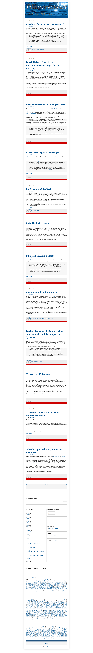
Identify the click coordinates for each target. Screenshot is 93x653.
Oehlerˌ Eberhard (41, 476)
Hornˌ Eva (50, 595)
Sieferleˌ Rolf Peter (35, 625)
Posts (50, 512)
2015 (28, 525)
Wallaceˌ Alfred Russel (39, 634)
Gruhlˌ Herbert (64, 589)
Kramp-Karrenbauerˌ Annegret (36, 602)
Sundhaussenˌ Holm (57, 628)
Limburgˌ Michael (32, 606)
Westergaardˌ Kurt (42, 636)
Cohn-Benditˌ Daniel (30, 580)
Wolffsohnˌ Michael (63, 637)
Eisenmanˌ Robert (28, 583)
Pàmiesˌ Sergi (62, 616)
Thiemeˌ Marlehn (45, 629)
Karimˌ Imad (46, 598)
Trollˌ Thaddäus (64, 630)
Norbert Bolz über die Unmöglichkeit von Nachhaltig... (36, 551)
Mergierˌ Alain (31, 610)
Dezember (30, 527)
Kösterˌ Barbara (64, 601)
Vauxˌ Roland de (55, 632)
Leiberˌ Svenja (65, 604)
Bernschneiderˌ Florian (39, 575)
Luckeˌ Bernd (64, 606)
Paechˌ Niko (52, 616)
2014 (28, 526)
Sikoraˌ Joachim (47, 625)
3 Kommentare (29, 435)
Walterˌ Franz (44, 634)
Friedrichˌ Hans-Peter (46, 586)
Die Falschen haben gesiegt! (40, 255)
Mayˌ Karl (45, 609)
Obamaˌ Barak (46, 614)
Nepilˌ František (53, 613)
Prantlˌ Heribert (48, 618)
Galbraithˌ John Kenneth (32, 279)
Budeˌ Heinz (35, 578)
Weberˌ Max (64, 634)
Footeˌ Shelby (36, 585)
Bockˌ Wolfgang (37, 576)
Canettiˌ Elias (64, 578)
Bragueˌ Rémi (28, 577)
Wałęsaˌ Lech (33, 634)
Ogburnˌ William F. (35, 615)
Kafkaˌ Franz (31, 598)
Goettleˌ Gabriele (49, 588)
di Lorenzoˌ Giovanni (43, 581)
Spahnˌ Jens (57, 626)
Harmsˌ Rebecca (47, 591)
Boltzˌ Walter (53, 576)
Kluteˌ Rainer (34, 600)
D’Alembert (51, 580)
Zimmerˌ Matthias (58, 638)
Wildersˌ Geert (30, 637)
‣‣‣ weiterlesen (29, 46)
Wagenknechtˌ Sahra (36, 210)
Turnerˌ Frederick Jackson (45, 631)
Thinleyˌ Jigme (57, 629)
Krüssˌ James (40, 603)
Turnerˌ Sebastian (52, 631)
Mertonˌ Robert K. (53, 610)
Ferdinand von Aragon (50, 584)
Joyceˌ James (56, 597)
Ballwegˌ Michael (34, 574)
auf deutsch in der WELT (55, 32)
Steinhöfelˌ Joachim (59, 627)
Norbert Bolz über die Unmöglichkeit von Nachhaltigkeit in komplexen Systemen (45, 334)
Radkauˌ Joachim (43, 619)
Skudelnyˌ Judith (31, 626)
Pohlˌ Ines (30, 618)
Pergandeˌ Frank (40, 617)
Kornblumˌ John (41, 318)
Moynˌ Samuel (32, 612)
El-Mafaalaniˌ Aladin (44, 583)
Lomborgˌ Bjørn (31, 176)
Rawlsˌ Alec (48, 619)
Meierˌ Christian (62, 609)
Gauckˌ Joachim (41, 587)
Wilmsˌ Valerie (44, 637)
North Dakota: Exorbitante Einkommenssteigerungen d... (36, 542)
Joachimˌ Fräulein (28, 597)
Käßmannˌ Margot (51, 598)
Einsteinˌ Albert (64, 582)
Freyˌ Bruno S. (61, 585)
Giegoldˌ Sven (44, 588)
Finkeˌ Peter (62, 584)
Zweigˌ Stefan (63, 638)
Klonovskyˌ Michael (29, 600)
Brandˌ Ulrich (33, 577)
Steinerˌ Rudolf (53, 627)
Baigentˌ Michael (28, 574)
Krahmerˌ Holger (28, 602)
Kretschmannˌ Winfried (60, 602)
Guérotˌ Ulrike (33, 590)
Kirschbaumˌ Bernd (53, 599)
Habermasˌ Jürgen (62, 590)
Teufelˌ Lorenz (28, 629)
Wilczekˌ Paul (62, 636)
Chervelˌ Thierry (47, 579)
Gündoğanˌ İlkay (46, 590)
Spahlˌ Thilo (53, 626)
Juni (28, 535)
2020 (28, 518)
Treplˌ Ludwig (53, 630)
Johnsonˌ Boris (34, 597)
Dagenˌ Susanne (56, 580)
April (29, 538)
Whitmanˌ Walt (53, 636)
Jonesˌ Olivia (42, 597)
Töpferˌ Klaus (39, 630)
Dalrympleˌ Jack (62, 580)
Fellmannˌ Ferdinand (43, 584)
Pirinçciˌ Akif (55, 617)
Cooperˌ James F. (42, 580)
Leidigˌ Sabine (29, 605)
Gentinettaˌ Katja (35, 361)
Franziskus (56, 585)
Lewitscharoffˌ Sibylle (59, 605)
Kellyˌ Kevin (31, 599)
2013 (28, 560)
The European (30, 156)
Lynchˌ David (33, 607)
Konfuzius (49, 601)
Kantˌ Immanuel (36, 598)
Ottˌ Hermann (33, 616)
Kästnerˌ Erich (56, 598)
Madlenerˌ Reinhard (52, 607)
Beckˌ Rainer (50, 574)
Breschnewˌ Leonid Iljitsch (48, 577)
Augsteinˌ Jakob (31, 140)
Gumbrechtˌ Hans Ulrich (39, 590)
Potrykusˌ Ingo (43, 618)
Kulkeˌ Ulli (60, 603)
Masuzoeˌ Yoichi (35, 609)
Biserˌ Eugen (54, 575)
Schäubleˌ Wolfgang (58, 621)
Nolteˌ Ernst (31, 614)
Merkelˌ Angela (38, 610)
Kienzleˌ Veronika (47, 599)
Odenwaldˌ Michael (58, 614)
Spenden (38, 17)
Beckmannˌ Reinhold (55, 574)
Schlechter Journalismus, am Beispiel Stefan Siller (35, 555)
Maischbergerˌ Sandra (36, 608)
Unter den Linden (52, 296)
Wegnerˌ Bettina (33, 635)
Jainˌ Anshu (51, 596)
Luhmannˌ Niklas (28, 607)
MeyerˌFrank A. (34, 611)
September (30, 531)
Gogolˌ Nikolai (55, 588)
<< (26, 484)
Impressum (46, 643)
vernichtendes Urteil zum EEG (45, 169)
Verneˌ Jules (30, 633)
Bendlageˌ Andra (61, 574)
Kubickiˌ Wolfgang (45, 603)
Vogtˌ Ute (58, 633)
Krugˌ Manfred (35, 603)
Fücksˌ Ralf (55, 586)
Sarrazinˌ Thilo (37, 436)
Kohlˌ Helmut (34, 601)
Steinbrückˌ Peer (48, 627)
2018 (28, 521)
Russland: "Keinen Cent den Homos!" (45, 24)
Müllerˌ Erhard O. (61, 612)
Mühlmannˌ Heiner (43, 612)
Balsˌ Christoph (39, 574)
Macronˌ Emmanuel (45, 607)
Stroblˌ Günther (47, 628)
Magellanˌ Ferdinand (29, 608)
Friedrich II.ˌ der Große (32, 586)
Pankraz (66, 616)
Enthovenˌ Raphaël (50, 583)
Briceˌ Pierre (55, 577)
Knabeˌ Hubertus (39, 600)
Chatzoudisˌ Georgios (41, 579)
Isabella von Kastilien (46, 596)
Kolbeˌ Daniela (39, 601)
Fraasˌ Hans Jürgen (47, 585)
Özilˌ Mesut (44, 616)
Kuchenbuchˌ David (51, 603)
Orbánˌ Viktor (51, 615)
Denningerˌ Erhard (31, 581)
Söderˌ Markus (48, 626)
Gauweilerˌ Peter (58, 587)
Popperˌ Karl (38, 618)
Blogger (48, 646)
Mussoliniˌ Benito (36, 49)
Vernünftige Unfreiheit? (38, 373)
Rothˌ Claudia (60, 620)
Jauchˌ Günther (60, 596)
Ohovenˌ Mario (41, 615)
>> (66, 484)
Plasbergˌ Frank (61, 617)
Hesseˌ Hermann (57, 593)
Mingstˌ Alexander (56, 611)
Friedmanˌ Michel (31, 476)
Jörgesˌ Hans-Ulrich (51, 597)
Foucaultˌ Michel (41, 585)
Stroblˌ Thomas (52, 628)
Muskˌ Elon (31, 613)
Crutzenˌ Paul (47, 580)
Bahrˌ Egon (30, 318)
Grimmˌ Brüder (54, 589)
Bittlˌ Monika (64, 575)
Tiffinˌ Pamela (35, 630)
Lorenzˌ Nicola (53, 606)
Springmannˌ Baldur (38, 627)
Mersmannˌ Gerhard (47, 610)
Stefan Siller (34, 457)
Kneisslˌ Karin (44, 600)
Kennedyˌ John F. (36, 599)
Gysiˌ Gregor (30, 210)
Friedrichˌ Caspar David (39, 586)
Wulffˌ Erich (54, 279)
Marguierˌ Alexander (32, 436)
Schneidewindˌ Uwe (46, 623)
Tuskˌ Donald (57, 631)
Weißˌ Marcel (55, 635)
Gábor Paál (63, 456)
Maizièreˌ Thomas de (43, 608)
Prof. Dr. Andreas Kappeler (31, 113)
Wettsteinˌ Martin (48, 636)
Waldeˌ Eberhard (28, 634)
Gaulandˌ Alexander (35, 318)
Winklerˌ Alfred (54, 637)
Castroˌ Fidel (36, 579)
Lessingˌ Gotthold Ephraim (45, 605)
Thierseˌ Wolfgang (51, 629)
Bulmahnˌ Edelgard (40, 578)
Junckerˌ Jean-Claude (62, 597)
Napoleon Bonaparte (42, 613)
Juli (28, 534)
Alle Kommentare (51, 513)
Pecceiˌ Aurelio (35, 617)
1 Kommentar (28, 398)
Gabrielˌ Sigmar (60, 586)
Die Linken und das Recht (39, 189)
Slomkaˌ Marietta (36, 626)
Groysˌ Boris (30, 399)
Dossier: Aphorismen (32, 17)
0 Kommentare (29, 48)
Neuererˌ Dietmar (59, 613)
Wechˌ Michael (28, 635)
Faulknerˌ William (37, 584)
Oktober (29, 530)
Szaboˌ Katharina (64, 628)
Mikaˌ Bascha (51, 611)
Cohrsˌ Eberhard (36, 580)
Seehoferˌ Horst (29, 625)
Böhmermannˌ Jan (42, 576)
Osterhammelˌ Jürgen (57, 615)
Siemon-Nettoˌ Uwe (49, 279)
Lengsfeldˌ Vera (38, 279)
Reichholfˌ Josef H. (63, 619)
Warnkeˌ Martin (49, 634)
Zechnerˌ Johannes (48, 638)
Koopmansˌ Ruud (53, 601)
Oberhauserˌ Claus (52, 614)
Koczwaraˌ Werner (28, 601)
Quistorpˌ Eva (32, 619)
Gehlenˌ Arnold (28, 588)
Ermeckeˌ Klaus (32, 584)
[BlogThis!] (28, 50)
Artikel (26, 17)
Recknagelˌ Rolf (58, 619)
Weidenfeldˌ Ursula (38, 635)
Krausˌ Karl (42, 602)
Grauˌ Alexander (48, 589)
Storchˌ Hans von (41, 628)
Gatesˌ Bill (37, 587)
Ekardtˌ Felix (39, 583)
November (30, 529)
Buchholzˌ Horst (31, 578)
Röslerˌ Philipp (54, 620)
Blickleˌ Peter (28, 576)
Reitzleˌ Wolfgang (33, 620)
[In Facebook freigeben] (30, 50)
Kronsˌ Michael (31, 603)
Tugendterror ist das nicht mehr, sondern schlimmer (42, 414)
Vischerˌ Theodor (48, 633)
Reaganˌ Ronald (50, 318)
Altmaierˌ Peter (59, 572)
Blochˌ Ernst (32, 576)
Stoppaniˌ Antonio (35, 628)
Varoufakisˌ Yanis (49, 632)
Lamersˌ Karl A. (65, 603)
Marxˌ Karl (31, 609)
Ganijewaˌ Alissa (31, 49)
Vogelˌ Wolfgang (54, 633)
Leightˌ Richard (34, 605)
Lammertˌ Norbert (29, 604)
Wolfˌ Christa (58, 637)
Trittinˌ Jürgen (58, 630)
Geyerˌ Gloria (39, 588)
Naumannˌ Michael (47, 613)
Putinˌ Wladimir (41, 49)
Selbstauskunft (43, 17)
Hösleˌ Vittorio (35, 399)
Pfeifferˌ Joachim (50, 617)
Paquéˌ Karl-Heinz (29, 617)
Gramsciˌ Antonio (38, 589)
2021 (28, 517)
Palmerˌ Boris (57, 616)
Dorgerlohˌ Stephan (61, 581)
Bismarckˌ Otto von (59, 575)
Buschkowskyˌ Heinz (46, 578)
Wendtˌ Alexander (32, 636)
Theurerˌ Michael (39, 629)
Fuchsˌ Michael (51, 586)
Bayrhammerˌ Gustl (44, 574)
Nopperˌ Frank (36, 614)
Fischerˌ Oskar (31, 585)
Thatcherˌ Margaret (33, 629)
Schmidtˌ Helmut (34, 623)
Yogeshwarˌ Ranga (42, 638)
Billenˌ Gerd (49, 575)
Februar (29, 557)
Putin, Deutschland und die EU (42, 292)
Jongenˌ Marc (46, 597)
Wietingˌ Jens (58, 636)
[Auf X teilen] (29, 50)
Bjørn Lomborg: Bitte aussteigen (42, 152)
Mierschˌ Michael (45, 611)
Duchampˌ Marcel (41, 582)
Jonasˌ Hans (37, 597)
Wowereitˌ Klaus (28, 638)
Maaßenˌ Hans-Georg (39, 607)
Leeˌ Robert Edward (53, 604)
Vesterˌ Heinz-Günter (36, 633)
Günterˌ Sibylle (51, 590)
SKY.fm (43, 462)
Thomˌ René (40, 361)
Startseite (53, 17)
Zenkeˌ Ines (53, 638)
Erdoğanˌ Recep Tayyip (57, 583)
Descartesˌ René (38, 581)
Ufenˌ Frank (61, 631)
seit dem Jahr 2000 (38, 161)
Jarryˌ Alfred (55, 596)
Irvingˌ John (40, 596)
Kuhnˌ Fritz (56, 603)
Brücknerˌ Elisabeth (60, 577)
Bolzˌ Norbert (31, 361)
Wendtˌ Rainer (37, 636)
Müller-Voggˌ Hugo (55, 612)
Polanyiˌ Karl (34, 618)
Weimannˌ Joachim (50, 635)
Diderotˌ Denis (49, 581)
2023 (28, 514)
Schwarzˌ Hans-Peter (50, 624)
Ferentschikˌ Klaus (56, 584)
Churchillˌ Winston (61, 579)
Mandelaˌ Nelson (49, 608)
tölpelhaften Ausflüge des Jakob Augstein (34, 110)
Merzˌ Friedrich (59, 610)
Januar (29, 558)
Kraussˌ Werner (47, 602)
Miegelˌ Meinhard (39, 611)
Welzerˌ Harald (60, 635)
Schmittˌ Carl (40, 623)
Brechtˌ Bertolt (42, 577)
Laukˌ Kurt (43, 604)
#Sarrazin (30, 427)
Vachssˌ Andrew (38, 632)
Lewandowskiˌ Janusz (53, 605)
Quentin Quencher (31, 26)
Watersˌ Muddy (54, 634)
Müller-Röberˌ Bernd (49, 612)
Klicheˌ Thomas (59, 599)
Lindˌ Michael (37, 606)
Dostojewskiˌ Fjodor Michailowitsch (33, 582)
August (29, 533)
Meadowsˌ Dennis (56, 609)
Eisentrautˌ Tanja (34, 583)
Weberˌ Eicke (59, 634)
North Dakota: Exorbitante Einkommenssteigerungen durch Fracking (42, 65)
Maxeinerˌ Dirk (41, 609)
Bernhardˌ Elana (33, 575)
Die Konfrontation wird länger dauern (45, 104)
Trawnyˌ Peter (48, 630)
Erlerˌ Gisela (27, 584)
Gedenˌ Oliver (64, 587)
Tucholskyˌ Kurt (39, 631)
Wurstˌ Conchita (37, 638)
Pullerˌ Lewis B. (53, 618)
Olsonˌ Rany (46, 615)
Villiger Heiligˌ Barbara (43, 633)
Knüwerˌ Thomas (64, 600)
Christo (57, 579)
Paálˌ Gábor (46, 476)
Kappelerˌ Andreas (36, 140)
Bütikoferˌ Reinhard (58, 578)
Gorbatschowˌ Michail (60, 588)
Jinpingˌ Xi (64, 596)
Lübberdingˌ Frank (58, 606)
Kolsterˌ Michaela (44, 601)
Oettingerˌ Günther (29, 615)
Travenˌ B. (43, 630)
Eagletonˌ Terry (52, 582)
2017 (28, 522)
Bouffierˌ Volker (63, 576)
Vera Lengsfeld (29, 259)
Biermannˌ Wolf (45, 575)
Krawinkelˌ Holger (53, 602)
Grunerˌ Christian (28, 590)
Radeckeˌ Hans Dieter (37, 619)
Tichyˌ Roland (30, 630)
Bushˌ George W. (52, 578)
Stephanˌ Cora (65, 627)
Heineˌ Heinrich (64, 592)
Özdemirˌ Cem (40, 616)
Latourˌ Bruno (35, 604)
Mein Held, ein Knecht (37, 222)
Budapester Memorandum (43, 193)
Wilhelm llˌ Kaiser (35, 637)
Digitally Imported (36, 462)
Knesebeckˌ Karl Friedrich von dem (51, 600)
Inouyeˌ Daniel (36, 596)
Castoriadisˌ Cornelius (31, 579)
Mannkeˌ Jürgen (55, 608)
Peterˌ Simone (45, 617)
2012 (28, 561)
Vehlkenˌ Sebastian (60, 632)
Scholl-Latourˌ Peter (42, 140)
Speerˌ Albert (62, 626)
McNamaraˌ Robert (49, 609)
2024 (28, 513)
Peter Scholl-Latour (55, 108)
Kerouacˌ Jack (42, 599)
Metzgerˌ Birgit (64, 610)
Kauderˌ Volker (61, 598)
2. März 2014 (43, 431)
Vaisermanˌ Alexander (43, 632)
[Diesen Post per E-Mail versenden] (26, 50)
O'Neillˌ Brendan (41, 614)
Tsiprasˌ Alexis (33, 631)
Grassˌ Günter (43, 589)
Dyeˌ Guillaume (47, 582)
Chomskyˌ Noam (53, 579)
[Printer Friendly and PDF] (63, 49)
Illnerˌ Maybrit (31, 596)
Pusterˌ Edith (57, 618)
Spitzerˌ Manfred (32, 627)
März (29, 539)
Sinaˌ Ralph (60, 625)
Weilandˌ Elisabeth (44, 635)
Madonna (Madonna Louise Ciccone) (61, 607)
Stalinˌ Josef (43, 627)
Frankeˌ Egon (52, 585)
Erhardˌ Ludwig (63, 583)
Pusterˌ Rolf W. (62, 618)
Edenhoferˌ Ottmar (58, 582)
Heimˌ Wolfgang (36, 476)
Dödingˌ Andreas (55, 581)
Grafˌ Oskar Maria (32, 589)
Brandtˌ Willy (37, 577)
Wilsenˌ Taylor (49, 637)
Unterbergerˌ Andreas (32, 632)
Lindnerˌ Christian (42, 606)
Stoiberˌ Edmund (29, 628)
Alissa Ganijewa (43, 32)
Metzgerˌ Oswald (28, 611)
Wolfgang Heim (56, 456)
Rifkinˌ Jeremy (39, 620)
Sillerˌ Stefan (50, 476)
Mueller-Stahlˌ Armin (37, 612)
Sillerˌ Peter (52, 625)
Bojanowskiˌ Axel (48, 576)
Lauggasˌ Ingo (39, 604)
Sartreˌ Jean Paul (43, 279)
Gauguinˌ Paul (46, 587)
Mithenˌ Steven (62, 611)
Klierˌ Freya (64, 599)
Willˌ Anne (39, 637)
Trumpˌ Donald (28, 631)
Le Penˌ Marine (48, 604)
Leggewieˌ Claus (59, 604)
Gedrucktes (48, 17)
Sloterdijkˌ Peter (42, 626)
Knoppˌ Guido (59, 600)
